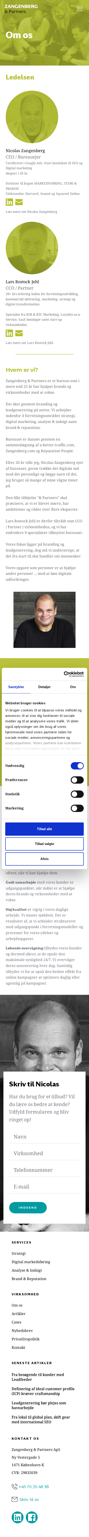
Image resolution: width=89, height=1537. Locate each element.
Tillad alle (44, 829)
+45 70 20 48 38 (33, 1486)
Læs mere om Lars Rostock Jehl (29, 343)
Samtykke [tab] (16, 687)
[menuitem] (44, 1253)
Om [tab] (73, 687)
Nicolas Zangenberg (25, 150)
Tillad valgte (44, 844)
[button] (80, 9)
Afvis (44, 859)
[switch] (77, 780)
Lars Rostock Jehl (22, 281)
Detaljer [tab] (44, 687)
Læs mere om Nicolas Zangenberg (32, 211)
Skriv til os (29, 1499)
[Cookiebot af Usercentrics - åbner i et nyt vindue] (64, 674)
